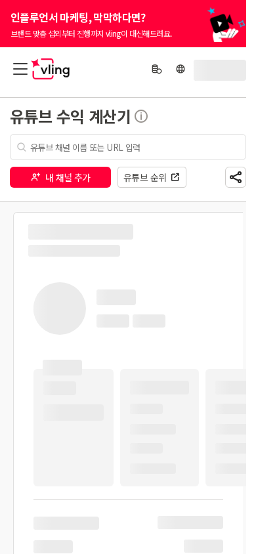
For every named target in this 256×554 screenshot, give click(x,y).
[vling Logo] (50, 68)
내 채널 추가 (68, 177)
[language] (180, 68)
